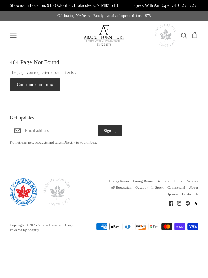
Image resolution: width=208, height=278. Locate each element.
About (193, 187)
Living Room (119, 181)
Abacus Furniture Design (55, 225)
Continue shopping (35, 84)
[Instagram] (177, 203)
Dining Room (143, 181)
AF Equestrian (121, 187)
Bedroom (163, 181)
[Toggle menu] (13, 35)
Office (178, 181)
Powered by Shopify (24, 230)
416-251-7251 (186, 5)
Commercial (176, 187)
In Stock (157, 187)
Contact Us (190, 194)
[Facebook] (169, 203)
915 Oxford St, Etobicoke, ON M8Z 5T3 (82, 5)
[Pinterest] (185, 203)
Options (172, 194)
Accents (192, 181)
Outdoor (141, 187)
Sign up (110, 130)
